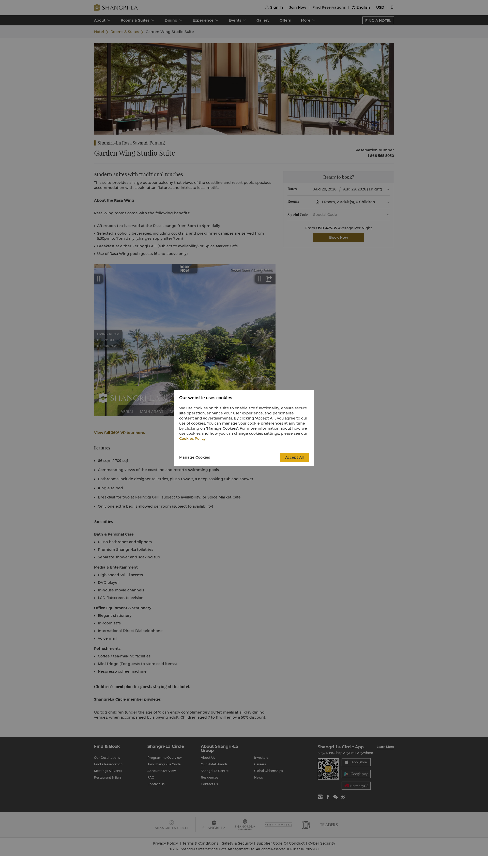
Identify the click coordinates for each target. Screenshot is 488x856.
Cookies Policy (192, 438)
